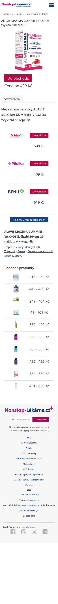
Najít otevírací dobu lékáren (29, 220)
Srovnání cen (12, 99)
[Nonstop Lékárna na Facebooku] (13, 532)
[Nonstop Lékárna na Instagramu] (24, 532)
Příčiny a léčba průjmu (29, 500)
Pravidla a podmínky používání (29, 474)
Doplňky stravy (13, 255)
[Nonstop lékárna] (17, 5)
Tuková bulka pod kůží (29, 494)
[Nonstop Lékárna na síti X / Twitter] (34, 532)
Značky (29, 448)
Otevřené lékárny (29, 443)
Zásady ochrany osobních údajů (29, 479)
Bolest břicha (29, 516)
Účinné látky (29, 464)
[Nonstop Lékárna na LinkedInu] (45, 532)
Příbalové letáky (29, 453)
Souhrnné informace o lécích (29, 458)
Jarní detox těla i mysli (29, 510)
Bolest (18, 13)
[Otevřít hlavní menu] (51, 5)
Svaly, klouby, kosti (28, 247)
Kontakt (29, 485)
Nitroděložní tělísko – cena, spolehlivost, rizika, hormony (29, 505)
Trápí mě (6, 13)
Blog (29, 437)
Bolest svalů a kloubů (37, 13)
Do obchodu (18, 78)
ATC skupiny (29, 469)
